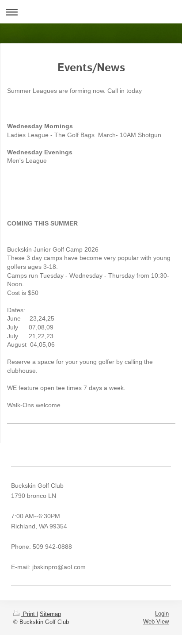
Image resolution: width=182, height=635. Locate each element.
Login (162, 613)
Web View (156, 621)
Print (29, 614)
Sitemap (50, 614)
